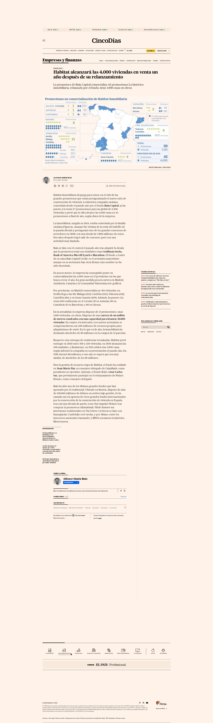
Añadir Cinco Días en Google (117, 186)
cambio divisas (109, 653)
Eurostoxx (150, 332)
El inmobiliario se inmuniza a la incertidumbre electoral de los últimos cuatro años (50, 436)
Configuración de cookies (72, 718)
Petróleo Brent (96, 30)
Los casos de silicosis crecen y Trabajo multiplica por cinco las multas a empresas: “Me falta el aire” (155, 278)
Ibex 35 (50, 30)
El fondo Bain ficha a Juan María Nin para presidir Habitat (50, 460)
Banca (101, 60)
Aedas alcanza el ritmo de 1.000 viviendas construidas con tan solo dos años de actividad (51, 449)
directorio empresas (123, 653)
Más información (58, 518)
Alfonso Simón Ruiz (62, 178)
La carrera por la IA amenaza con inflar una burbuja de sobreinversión (154, 295)
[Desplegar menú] (44, 40)
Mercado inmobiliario (144, 60)
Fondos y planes (100, 50)
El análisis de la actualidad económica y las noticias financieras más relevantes (82, 491)
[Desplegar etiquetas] (125, 507)
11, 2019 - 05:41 (60, 180)
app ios (153, 653)
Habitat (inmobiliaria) (60, 508)
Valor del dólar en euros (151, 30)
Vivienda (88, 508)
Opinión (121, 50)
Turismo (155, 60)
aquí (100, 518)
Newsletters (112, 718)
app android (163, 653)
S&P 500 (72, 30)
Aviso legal (51, 718)
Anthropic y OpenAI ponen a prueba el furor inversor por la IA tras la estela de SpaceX (155, 304)
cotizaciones (138, 653)
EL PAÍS (128, 49)
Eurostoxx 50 (123, 30)
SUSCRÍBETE (150, 51)
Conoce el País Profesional (106, 664)
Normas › (124, 496)
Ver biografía (68, 482)
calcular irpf (50, 653)
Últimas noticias (112, 50)
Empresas (95, 508)
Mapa (103, 718)
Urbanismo (104, 508)
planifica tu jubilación (94, 653)
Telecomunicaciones (111, 60)
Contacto (45, 718)
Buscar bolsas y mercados (152, 321)
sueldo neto (78, 653)
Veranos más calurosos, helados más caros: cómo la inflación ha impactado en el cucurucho (155, 286)
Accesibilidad (97, 718)
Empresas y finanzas (62, 50)
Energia (122, 60)
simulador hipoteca (64, 653)
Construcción (130, 60)
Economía (81, 50)
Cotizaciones (90, 50)
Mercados (73, 50)
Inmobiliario (57, 68)
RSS (107, 718)
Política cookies (59, 718)
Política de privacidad (86, 718)
